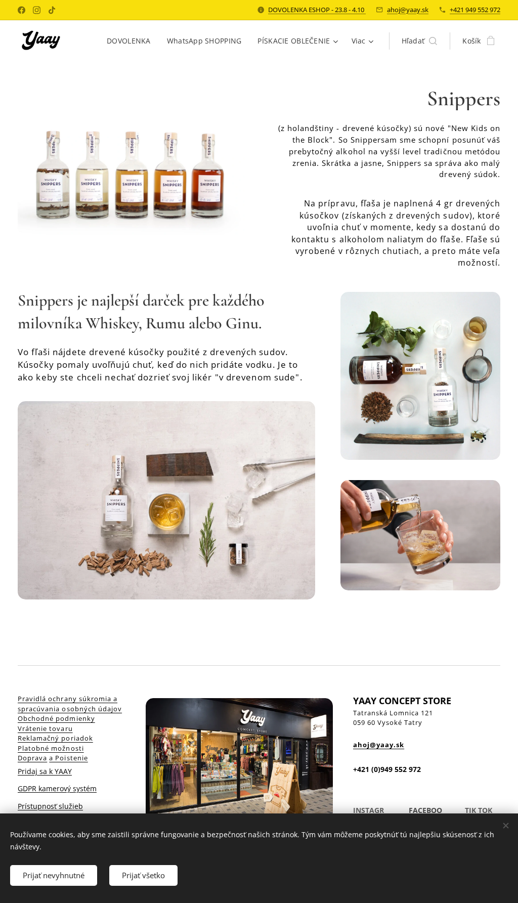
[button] (419, 41)
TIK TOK (478, 810)
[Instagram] (36, 10)
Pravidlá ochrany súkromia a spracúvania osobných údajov (70, 703)
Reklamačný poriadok (55, 738)
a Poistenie (68, 757)
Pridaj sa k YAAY (45, 771)
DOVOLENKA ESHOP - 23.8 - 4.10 (317, 9)
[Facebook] (21, 10)
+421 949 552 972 (475, 9)
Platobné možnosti (51, 748)
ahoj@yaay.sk (407, 9)
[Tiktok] (52, 10)
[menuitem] (131, 41)
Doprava (32, 757)
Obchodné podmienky (56, 718)
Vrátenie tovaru (45, 728)
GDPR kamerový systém (57, 788)
